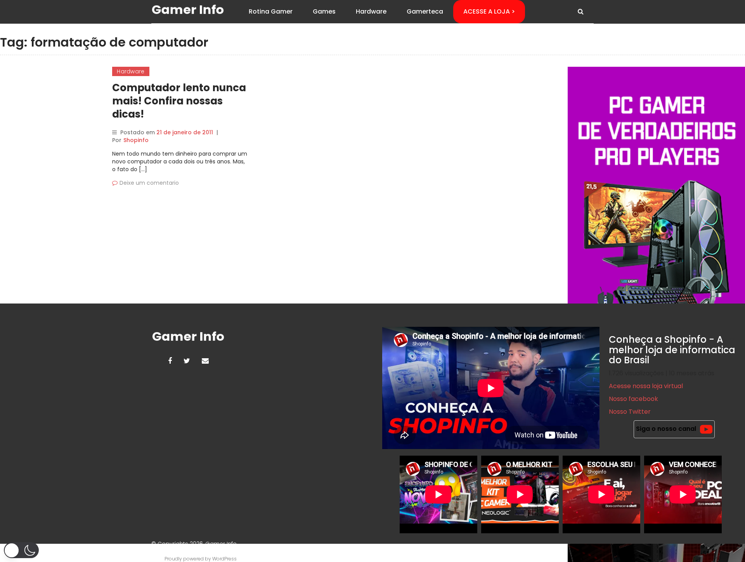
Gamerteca (425, 11)
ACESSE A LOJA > (489, 11)
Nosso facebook (633, 398)
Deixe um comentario (149, 183)
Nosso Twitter (630, 411)
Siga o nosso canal (666, 428)
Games (324, 11)
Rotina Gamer (271, 11)
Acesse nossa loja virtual (646, 386)
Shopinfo (136, 140)
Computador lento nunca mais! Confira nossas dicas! (179, 101)
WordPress (224, 558)
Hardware (371, 11)
